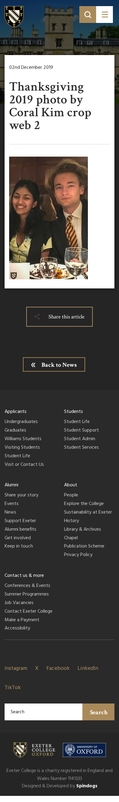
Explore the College (84, 504)
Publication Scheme (84, 546)
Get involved (18, 538)
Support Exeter (20, 521)
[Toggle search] (87, 14)
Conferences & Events (27, 586)
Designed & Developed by (59, 786)
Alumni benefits (20, 529)
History (71, 521)
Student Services (81, 447)
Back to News (59, 365)
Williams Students (23, 439)
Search (99, 712)
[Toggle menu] (104, 14)
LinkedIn (88, 668)
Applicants (16, 412)
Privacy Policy (78, 555)
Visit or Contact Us (24, 465)
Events (12, 504)
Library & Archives (82, 529)
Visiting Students (22, 447)
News (10, 512)
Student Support (81, 430)
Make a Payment (22, 620)
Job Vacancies (19, 603)
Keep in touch (19, 546)
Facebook (58, 668)
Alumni (11, 485)
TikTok (13, 687)
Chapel (71, 538)
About (70, 485)
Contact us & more (24, 576)
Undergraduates (21, 422)
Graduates (15, 430)
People (71, 495)
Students (73, 412)
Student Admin (79, 439)
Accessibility (17, 628)
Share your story (21, 495)
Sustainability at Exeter (88, 512)
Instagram (16, 668)
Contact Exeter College (28, 611)
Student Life (17, 456)
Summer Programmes (27, 594)
